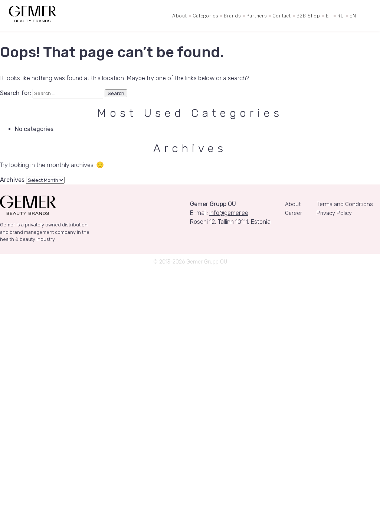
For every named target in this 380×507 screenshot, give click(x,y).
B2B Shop (308, 16)
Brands (232, 16)
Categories (205, 16)
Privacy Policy (334, 213)
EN (353, 16)
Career (293, 213)
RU (340, 16)
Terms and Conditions (345, 204)
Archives (12, 179)
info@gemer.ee (228, 212)
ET (329, 16)
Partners (256, 16)
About (179, 16)
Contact (281, 16)
